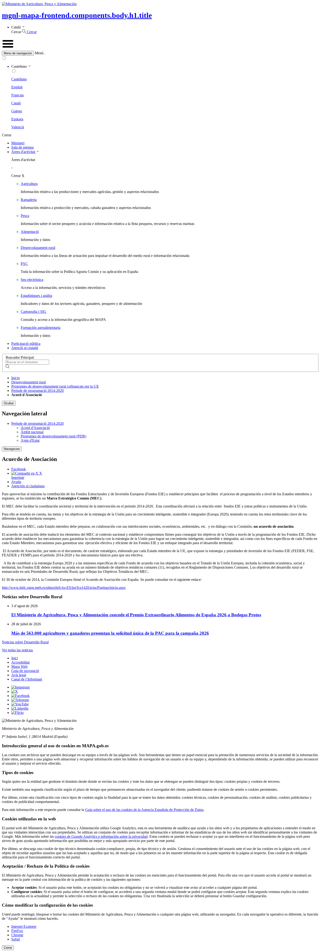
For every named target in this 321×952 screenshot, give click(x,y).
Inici (14, 658)
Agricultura (29, 184)
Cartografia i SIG (33, 312)
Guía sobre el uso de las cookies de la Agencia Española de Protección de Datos (144, 810)
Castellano (19, 79)
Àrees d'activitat (23, 152)
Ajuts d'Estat (30, 440)
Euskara (17, 119)
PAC (24, 264)
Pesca (25, 216)
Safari (15, 939)
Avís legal (18, 675)
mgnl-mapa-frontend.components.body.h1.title (77, 15)
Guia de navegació (25, 671)
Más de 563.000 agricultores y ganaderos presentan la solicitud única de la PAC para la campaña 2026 (110, 633)
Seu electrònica (32, 280)
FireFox (17, 931)
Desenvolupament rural (38, 248)
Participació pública (25, 344)
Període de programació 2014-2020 (37, 391)
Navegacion (12, 449)
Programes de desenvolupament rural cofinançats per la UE (55, 386)
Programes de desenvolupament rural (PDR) (53, 436)
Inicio (15, 378)
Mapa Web (19, 667)
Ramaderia (29, 200)
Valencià (17, 127)
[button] (160, 53)
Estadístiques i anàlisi (36, 296)
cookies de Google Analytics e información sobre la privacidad (101, 836)
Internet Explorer (23, 926)
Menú (39, 53)
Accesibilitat (20, 662)
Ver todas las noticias (17, 650)
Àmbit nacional (32, 432)
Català (16, 103)
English (17, 87)
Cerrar (8, 947)
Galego (16, 111)
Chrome (17, 935)
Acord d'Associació (35, 428)
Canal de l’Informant (26, 679)
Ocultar (9, 403)
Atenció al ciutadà (24, 348)
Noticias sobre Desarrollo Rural (25, 642)
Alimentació (30, 232)
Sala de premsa (22, 147)
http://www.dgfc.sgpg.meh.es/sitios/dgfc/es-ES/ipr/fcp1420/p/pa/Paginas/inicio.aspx (64, 588)
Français (17, 95)
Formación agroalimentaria (40, 328)
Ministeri (17, 143)
